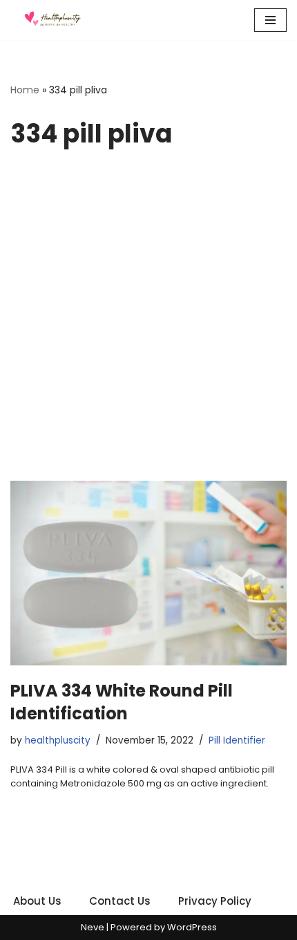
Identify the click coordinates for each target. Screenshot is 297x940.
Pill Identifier (237, 740)
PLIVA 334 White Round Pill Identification (121, 702)
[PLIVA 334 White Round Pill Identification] (148, 573)
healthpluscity (57, 740)
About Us (37, 901)
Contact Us (120, 901)
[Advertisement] (148, 325)
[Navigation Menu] (270, 20)
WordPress (192, 927)
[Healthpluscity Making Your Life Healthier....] (51, 20)
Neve (92, 927)
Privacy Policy (214, 901)
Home (24, 90)
